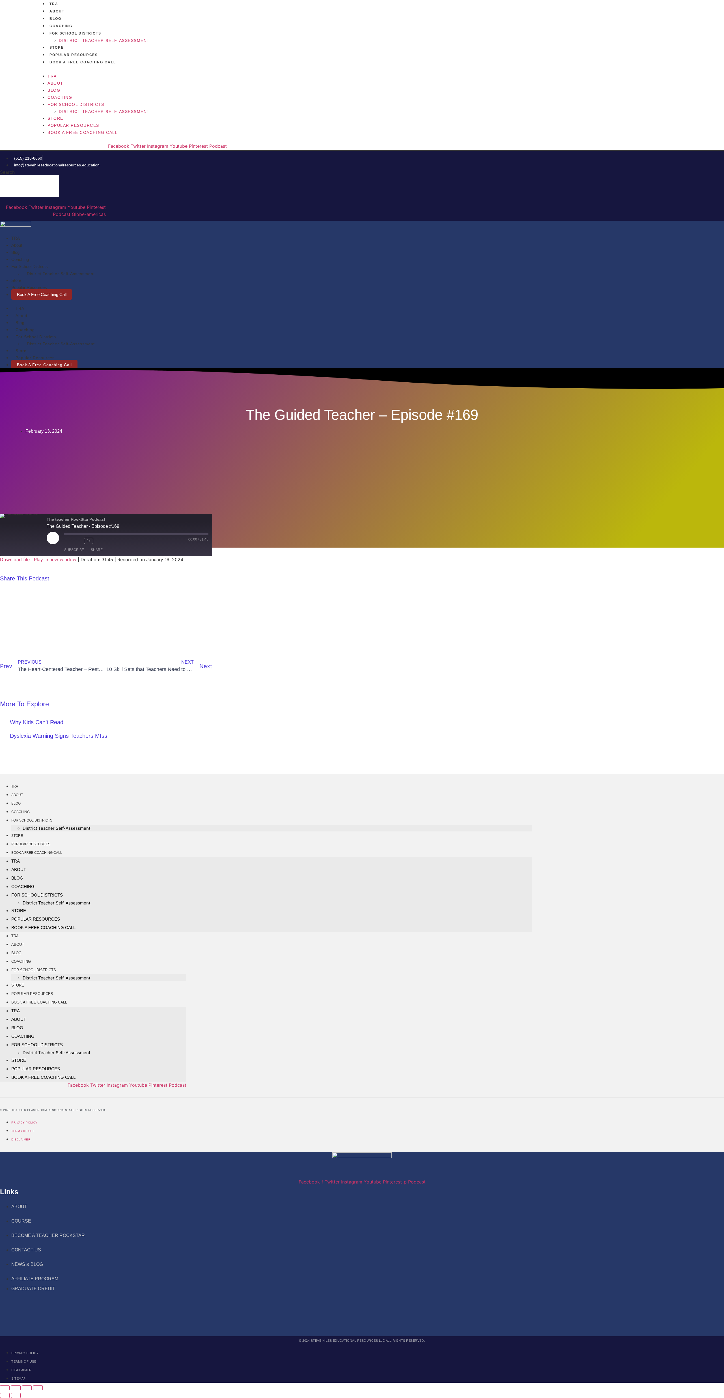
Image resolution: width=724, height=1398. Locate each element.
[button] (266, 69)
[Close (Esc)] (38, 1387)
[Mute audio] (68, 540)
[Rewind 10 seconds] (78, 541)
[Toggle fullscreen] (16, 1387)
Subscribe (74, 550)
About (56, 11)
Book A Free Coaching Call (82, 62)
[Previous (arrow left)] (5, 1395)
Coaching (60, 26)
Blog (55, 19)
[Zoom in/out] (5, 1387)
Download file (15, 559)
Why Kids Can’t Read (36, 722)
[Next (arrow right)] (16, 1395)
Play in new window (55, 559)
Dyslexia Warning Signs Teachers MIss (58, 736)
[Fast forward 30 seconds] (100, 541)
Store (56, 48)
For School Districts (75, 33)
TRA (53, 4)
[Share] (27, 1387)
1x (88, 541)
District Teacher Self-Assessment (104, 40)
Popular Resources (73, 55)
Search (7, 172)
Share (97, 550)
